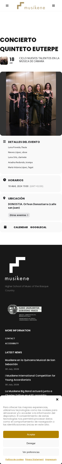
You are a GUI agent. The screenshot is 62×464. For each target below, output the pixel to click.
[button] (57, 399)
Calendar (21, 227)
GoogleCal (38, 227)
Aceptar (31, 434)
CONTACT (10, 338)
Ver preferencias (31, 452)
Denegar (31, 443)
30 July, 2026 (12, 369)
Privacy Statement (34, 459)
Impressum (51, 459)
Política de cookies (15, 459)
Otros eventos (18, 215)
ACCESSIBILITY (12, 343)
